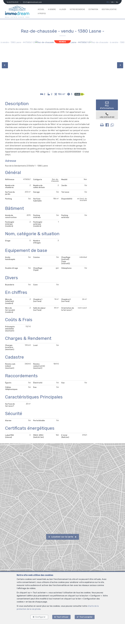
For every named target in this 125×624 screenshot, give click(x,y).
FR (108, 2)
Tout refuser (62, 617)
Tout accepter (86, 617)
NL (117, 2)
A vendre (52, 9)
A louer (62, 9)
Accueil (41, 9)
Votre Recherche (77, 9)
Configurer (40, 617)
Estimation (93, 9)
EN (112, 2)
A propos (42, 14)
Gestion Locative (109, 9)
